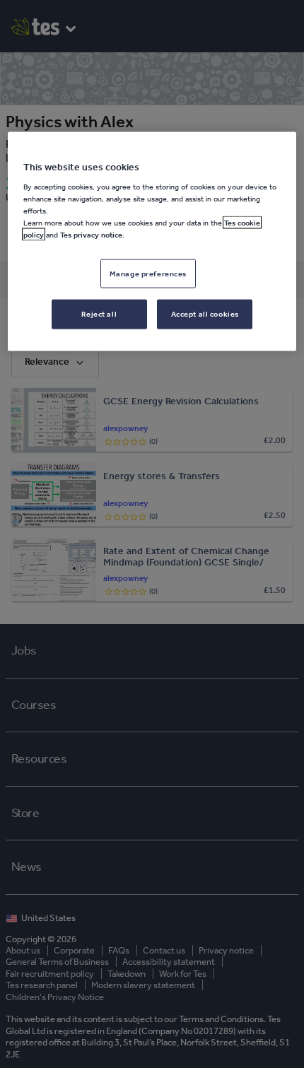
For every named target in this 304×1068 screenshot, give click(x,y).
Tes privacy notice (91, 235)
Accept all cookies (205, 314)
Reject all (99, 314)
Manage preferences (148, 273)
